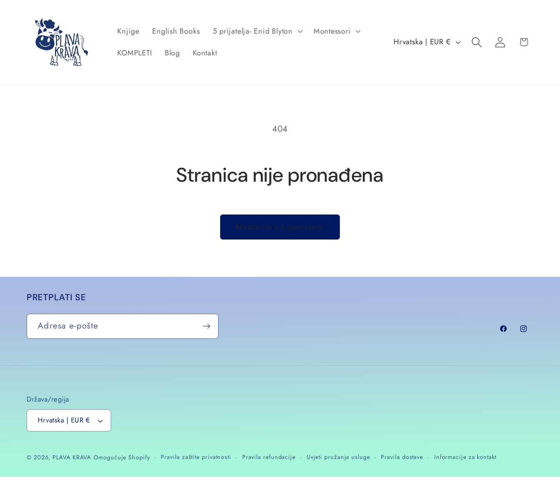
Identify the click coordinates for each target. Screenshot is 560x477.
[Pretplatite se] (206, 326)
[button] (256, 31)
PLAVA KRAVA (71, 457)
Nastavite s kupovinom (279, 227)
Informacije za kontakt (465, 457)
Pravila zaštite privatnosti (196, 457)
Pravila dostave (402, 457)
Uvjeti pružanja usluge (338, 457)
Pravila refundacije (269, 457)
